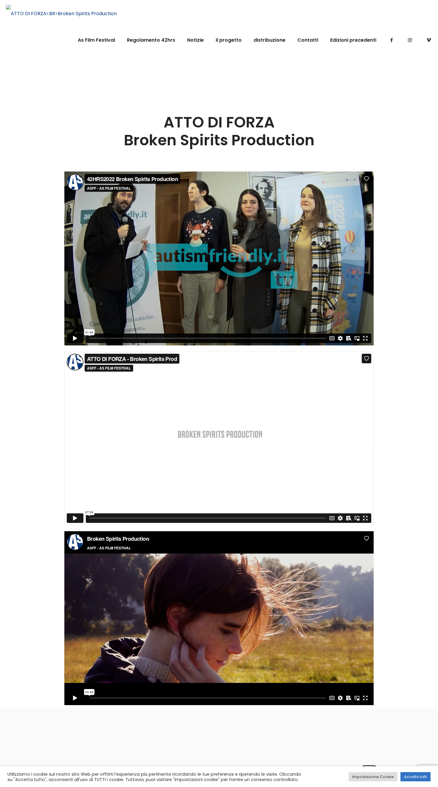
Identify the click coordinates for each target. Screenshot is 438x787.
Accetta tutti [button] (415, 777)
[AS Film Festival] (61, 13)
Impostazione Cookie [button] (373, 777)
